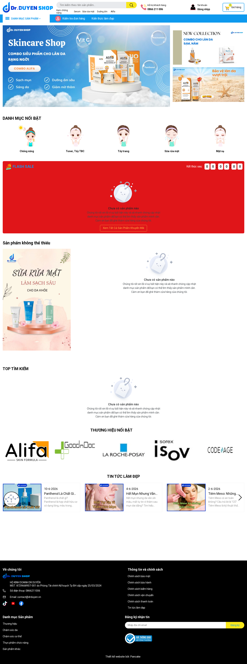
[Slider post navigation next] (240, 497)
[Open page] (28, 7)
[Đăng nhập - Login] (193, 7)
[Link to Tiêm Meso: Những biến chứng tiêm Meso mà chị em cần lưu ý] (186, 497)
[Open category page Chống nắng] (208, 84)
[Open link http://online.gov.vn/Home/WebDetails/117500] (138, 638)
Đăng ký (235, 625)
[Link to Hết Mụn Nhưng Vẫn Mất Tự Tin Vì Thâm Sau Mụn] (104, 497)
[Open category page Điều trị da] (208, 47)
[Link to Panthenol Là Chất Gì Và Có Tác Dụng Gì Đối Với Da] (22, 497)
